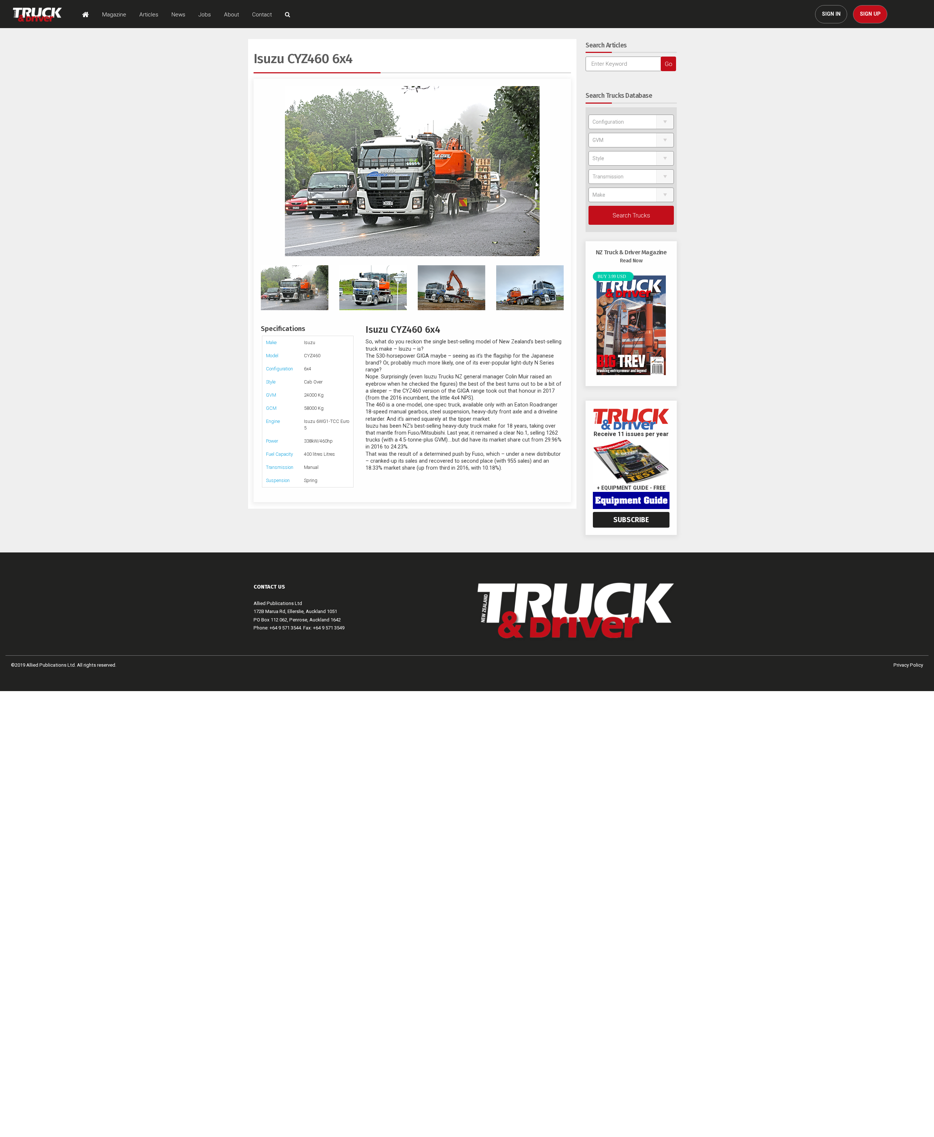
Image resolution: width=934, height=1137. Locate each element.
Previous (264, 171)
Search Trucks (631, 215)
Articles (148, 14)
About (231, 14)
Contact (262, 14)
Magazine (114, 14)
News (178, 14)
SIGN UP (870, 14)
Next (560, 171)
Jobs (204, 14)
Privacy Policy (908, 665)
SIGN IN (831, 14)
